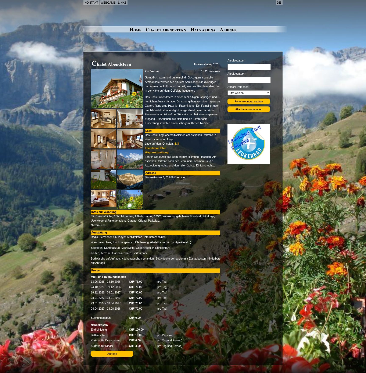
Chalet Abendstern (166, 29)
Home (135, 29)
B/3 (177, 143)
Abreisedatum (236, 73)
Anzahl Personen (238, 86)
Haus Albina (203, 29)
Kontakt (91, 2)
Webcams (108, 2)
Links (122, 2)
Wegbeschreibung (157, 152)
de (279, 2)
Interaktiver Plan (155, 148)
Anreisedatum (236, 60)
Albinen (228, 29)
